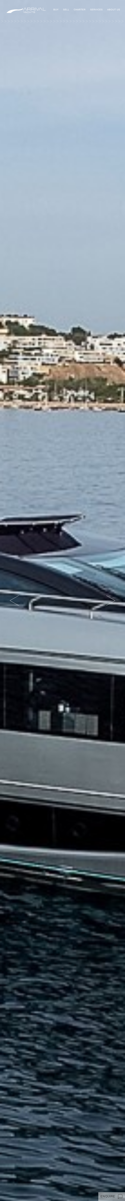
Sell (66, 10)
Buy (56, 10)
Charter (80, 10)
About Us (113, 10)
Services (96, 10)
